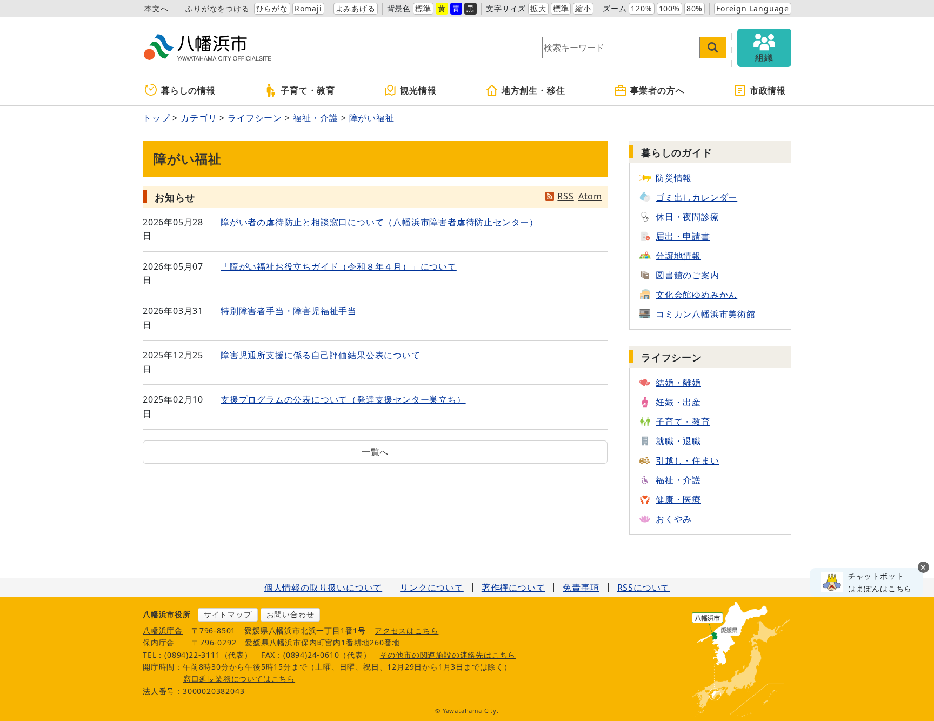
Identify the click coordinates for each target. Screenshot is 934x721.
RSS (565, 196)
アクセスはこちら (406, 630)
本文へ (156, 8)
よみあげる (356, 8)
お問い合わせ (290, 614)
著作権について (513, 587)
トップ (156, 118)
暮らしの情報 (188, 90)
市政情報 (768, 90)
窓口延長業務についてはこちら (239, 678)
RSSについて (643, 587)
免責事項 (581, 587)
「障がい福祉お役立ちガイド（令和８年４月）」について (339, 266)
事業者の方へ (657, 90)
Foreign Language (752, 8)
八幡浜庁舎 (163, 630)
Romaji (308, 8)
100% (669, 8)
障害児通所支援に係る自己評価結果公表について (321, 355)
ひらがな (272, 8)
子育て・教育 (308, 90)
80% (694, 8)
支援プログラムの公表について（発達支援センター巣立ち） (343, 399)
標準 (423, 8)
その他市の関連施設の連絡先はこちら (448, 655)
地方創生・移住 (533, 90)
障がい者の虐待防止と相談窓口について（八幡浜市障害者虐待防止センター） (379, 222)
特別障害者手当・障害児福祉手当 (289, 311)
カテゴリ (199, 118)
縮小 (583, 8)
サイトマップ (228, 614)
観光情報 (418, 90)
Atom (590, 196)
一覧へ (375, 452)
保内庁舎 (159, 642)
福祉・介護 (315, 118)
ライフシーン (255, 118)
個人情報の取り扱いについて (323, 587)
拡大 (538, 8)
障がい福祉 (372, 118)
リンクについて (432, 587)
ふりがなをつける (217, 8)
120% (641, 8)
